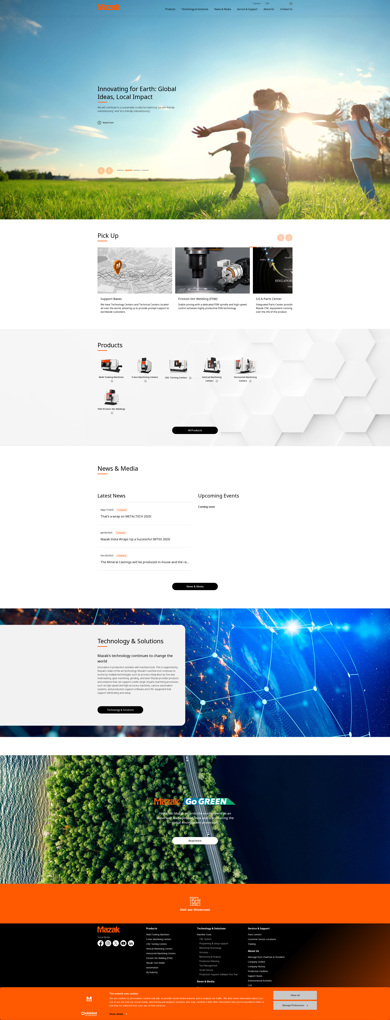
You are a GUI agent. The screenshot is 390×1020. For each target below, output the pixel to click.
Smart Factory (206, 970)
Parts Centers (255, 934)
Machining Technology (210, 947)
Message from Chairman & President (266, 957)
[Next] (109, 170)
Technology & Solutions (194, 9)
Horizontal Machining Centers (161, 953)
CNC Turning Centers (156, 943)
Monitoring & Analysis (210, 956)
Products (170, 9)
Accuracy (203, 952)
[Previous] (101, 170)
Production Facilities (258, 971)
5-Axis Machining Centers (158, 939)
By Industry (152, 972)
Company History (256, 966)
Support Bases (255, 975)
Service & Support (247, 9)
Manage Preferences (293, 1005)
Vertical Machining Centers (159, 948)
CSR (267, 3)
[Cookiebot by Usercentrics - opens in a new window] (89, 1014)
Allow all (295, 995)
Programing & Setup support (213, 943)
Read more (195, 840)
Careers (257, 3)
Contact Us (286, 9)
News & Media (222, 9)
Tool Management (208, 965)
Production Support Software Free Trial (218, 974)
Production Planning (209, 961)
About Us (269, 9)
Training (252, 943)
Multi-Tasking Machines (157, 934)
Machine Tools (204, 934)
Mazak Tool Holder (155, 962)
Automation (152, 967)
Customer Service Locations (262, 939)
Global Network (290, 3)
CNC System (205, 939)
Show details (116, 1014)
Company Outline (256, 961)
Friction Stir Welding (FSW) (159, 958)
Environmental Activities (260, 980)
